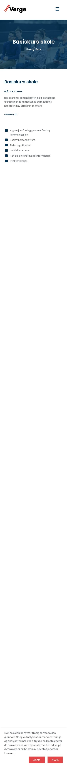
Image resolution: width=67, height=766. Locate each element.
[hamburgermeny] (59, 9)
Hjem (29, 49)
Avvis (55, 760)
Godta (37, 760)
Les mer (9, 753)
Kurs (38, 49)
